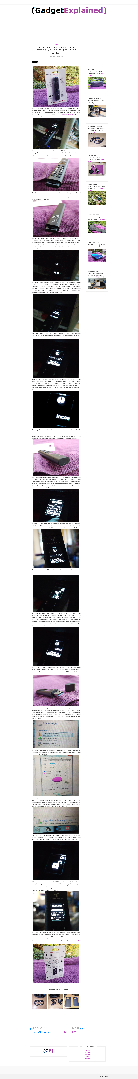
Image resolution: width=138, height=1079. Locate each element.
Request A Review (64, 3)
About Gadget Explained (42, 3)
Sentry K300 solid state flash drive (71, 941)
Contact (54, 3)
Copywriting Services (78, 3)
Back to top (103, 1076)
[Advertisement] (43, 30)
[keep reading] (91, 104)
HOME (31, 3)
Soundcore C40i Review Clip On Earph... (37, 1013)
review (56, 44)
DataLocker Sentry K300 (68, 114)
